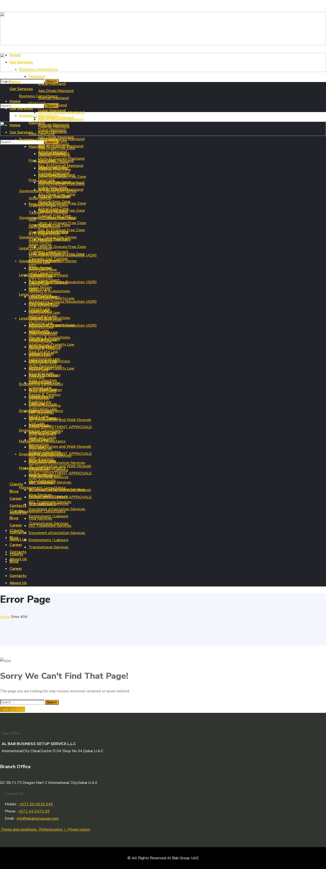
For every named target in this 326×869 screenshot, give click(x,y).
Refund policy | (54, 829)
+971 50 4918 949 (35, 804)
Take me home (12, 709)
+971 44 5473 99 (34, 811)
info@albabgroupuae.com (38, 818)
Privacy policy (79, 829)
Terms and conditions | (20, 829)
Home (5, 616)
